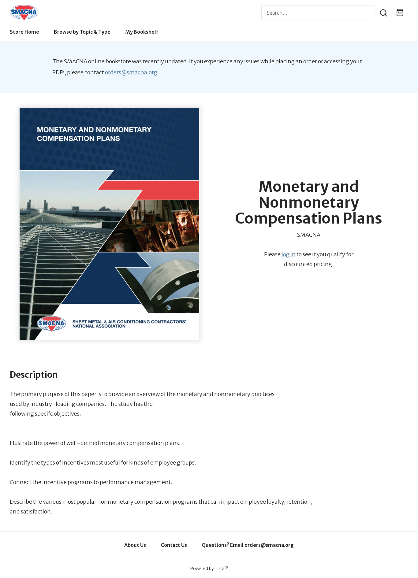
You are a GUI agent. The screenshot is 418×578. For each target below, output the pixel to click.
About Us (135, 545)
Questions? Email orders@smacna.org (248, 545)
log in (289, 254)
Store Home (24, 32)
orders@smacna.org (131, 72)
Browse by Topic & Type (82, 32)
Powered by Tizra (209, 568)
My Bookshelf (142, 32)
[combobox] (318, 13)
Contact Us (174, 545)
